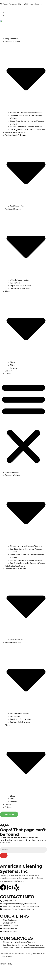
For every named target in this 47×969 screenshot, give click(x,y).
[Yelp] (17, 887)
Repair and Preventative (20, 286)
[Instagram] (10, 887)
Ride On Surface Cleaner (15, 132)
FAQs (12, 365)
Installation (15, 283)
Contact (8, 371)
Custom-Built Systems (20, 288)
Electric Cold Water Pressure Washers (26, 127)
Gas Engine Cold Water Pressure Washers (27, 129)
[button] (23, 423)
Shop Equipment (12, 39)
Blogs (12, 362)
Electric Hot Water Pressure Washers (26, 112)
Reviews (13, 368)
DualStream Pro (17, 206)
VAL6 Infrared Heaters (19, 280)
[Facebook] (3, 887)
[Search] (4, 855)
